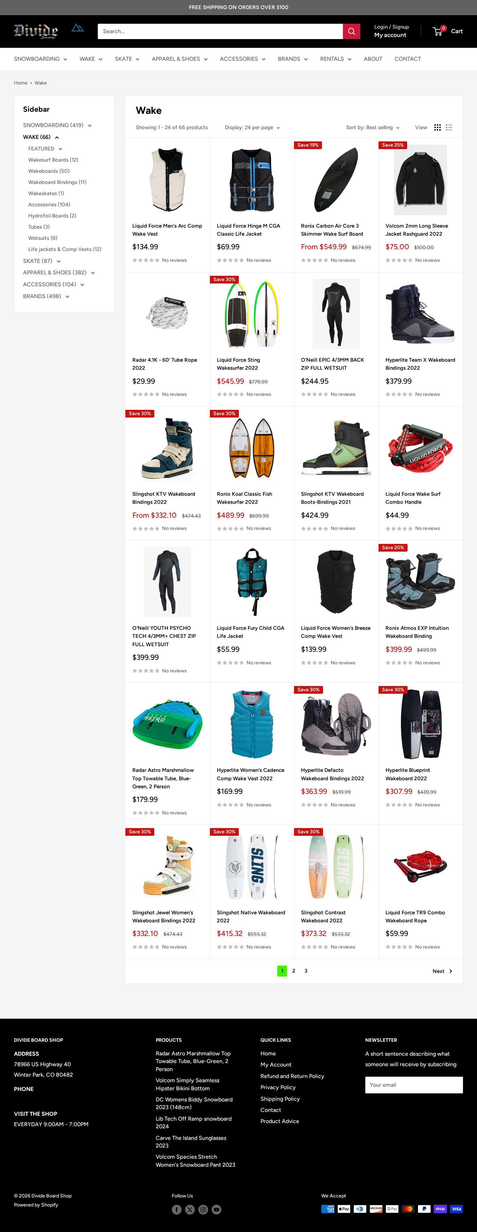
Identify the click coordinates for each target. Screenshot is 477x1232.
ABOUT (373, 59)
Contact (270, 1110)
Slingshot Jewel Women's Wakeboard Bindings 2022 (164, 916)
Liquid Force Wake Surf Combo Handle (413, 498)
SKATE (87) (38, 261)
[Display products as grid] (437, 127)
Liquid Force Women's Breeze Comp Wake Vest (335, 632)
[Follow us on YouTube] (216, 1210)
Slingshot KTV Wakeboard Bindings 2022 (163, 498)
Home (21, 83)
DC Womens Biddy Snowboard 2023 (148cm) (194, 1103)
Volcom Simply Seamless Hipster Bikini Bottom (187, 1084)
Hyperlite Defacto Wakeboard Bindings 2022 (332, 774)
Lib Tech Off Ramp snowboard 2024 (194, 1122)
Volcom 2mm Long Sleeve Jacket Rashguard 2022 (417, 230)
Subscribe (388, 1105)
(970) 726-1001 (33, 1099)
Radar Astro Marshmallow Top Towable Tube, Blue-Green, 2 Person (163, 778)
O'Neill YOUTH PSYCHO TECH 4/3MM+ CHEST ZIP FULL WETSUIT (164, 636)
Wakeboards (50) (48, 171)
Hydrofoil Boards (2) (52, 216)
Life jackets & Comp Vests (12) (64, 249)
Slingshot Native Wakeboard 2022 (251, 916)
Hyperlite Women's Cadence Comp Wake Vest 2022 (250, 774)
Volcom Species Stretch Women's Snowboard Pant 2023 (195, 1160)
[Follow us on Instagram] (203, 1210)
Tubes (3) (39, 227)
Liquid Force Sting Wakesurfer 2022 (238, 364)
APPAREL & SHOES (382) (55, 272)
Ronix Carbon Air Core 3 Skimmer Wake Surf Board (332, 230)
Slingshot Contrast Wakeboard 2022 (323, 916)
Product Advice (279, 1121)
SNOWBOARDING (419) (54, 125)
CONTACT (408, 59)
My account (390, 34)
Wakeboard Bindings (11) (57, 182)
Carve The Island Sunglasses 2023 (191, 1142)
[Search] (351, 31)
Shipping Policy (280, 1098)
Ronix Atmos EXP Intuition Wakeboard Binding (417, 632)
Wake (41, 83)
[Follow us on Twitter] (190, 1210)
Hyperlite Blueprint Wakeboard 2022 (408, 774)
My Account (276, 1064)
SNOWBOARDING (37, 59)
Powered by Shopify (36, 1205)
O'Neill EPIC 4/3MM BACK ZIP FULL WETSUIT (332, 364)
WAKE (87, 59)
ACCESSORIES (239, 59)
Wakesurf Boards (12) (53, 160)
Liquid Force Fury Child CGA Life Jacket (250, 632)
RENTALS (332, 59)
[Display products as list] (449, 127)
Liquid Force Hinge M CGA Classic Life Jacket (248, 230)
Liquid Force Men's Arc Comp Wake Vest (167, 230)
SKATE (123, 59)
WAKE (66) (37, 137)
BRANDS (289, 59)
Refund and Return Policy (292, 1076)
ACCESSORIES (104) (50, 284)
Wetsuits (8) (42, 238)
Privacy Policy (278, 1087)
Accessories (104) (49, 204)
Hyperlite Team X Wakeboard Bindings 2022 (420, 364)
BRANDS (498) (43, 296)
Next (439, 971)
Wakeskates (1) (46, 193)
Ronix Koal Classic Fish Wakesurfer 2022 (244, 498)
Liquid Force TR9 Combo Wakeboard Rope (415, 916)
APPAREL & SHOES (176, 59)
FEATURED (42, 149)
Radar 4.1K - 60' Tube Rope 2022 (164, 364)
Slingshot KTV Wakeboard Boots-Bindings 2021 (332, 498)
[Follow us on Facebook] (177, 1210)
